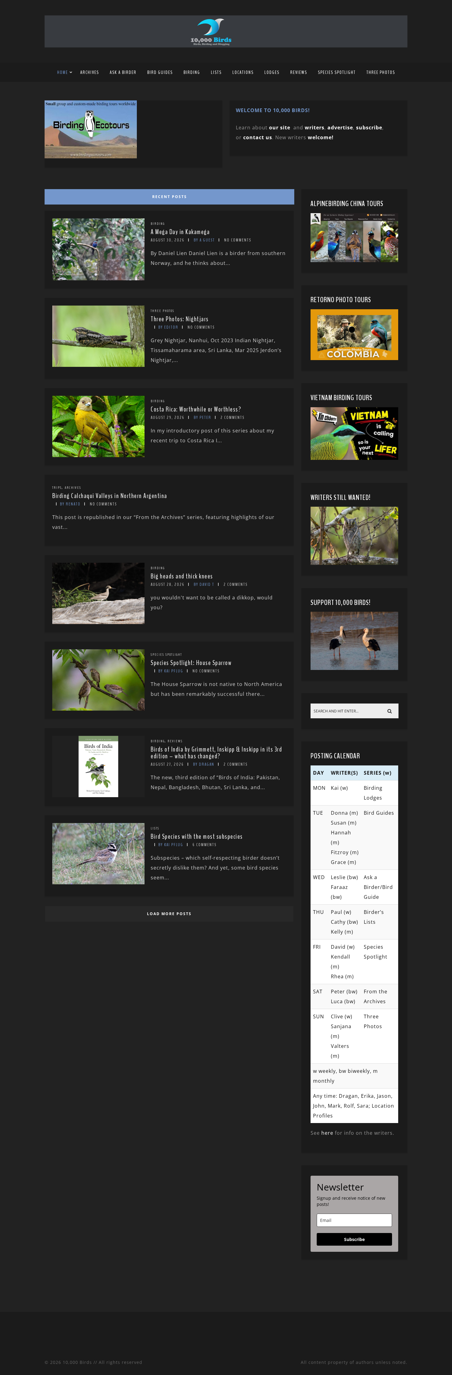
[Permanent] (98, 278)
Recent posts (169, 196)
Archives (89, 72)
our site (279, 127)
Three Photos (381, 72)
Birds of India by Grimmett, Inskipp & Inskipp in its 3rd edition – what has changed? (216, 753)
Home (62, 72)
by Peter (202, 417)
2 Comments (232, 417)
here (327, 1133)
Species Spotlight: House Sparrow (191, 662)
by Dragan (203, 764)
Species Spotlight (337, 72)
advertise (340, 127)
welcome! (321, 137)
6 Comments (204, 845)
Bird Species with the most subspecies (197, 836)
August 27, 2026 (167, 764)
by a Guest (204, 240)
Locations (243, 72)
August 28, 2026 (167, 584)
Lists (216, 72)
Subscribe (354, 1239)
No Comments (237, 240)
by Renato (70, 504)
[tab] (168, 195)
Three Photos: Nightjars (180, 319)
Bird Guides (160, 72)
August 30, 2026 (167, 240)
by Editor (168, 327)
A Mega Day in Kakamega (180, 232)
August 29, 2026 (167, 417)
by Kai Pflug (170, 671)
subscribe (369, 127)
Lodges (272, 72)
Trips (57, 487)
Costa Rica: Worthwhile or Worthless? (196, 409)
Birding (192, 72)
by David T (204, 584)
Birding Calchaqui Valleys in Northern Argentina (109, 496)
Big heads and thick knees (182, 576)
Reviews (298, 72)
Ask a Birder (123, 72)
